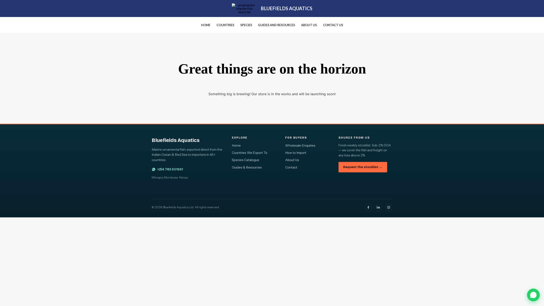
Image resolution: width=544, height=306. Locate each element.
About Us (292, 160)
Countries (225, 25)
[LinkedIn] (378, 207)
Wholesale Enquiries (300, 145)
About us (309, 25)
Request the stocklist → (362, 167)
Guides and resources (276, 25)
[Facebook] (368, 207)
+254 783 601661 (170, 169)
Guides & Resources (247, 167)
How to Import (295, 153)
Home (205, 25)
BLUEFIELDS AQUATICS (286, 8)
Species (246, 25)
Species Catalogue (245, 160)
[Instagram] (388, 207)
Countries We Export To (249, 153)
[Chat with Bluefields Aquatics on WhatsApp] (533, 295)
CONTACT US (333, 25)
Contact (291, 167)
